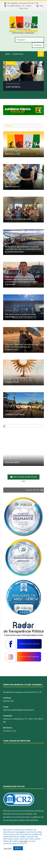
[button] (32, 490)
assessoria (20, 814)
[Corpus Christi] (23, 372)
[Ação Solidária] (23, 177)
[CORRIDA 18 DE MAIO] (23, 405)
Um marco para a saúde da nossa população (20, 315)
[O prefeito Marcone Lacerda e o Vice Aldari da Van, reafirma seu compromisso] (23, 340)
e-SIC (14, 731)
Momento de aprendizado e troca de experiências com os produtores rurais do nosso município (23, 249)
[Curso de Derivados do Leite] (23, 209)
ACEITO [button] (18, 848)
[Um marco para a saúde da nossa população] (23, 307)
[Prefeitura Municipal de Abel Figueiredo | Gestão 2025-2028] (23, 24)
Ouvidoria (7, 731)
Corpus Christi (12, 382)
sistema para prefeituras (33, 811)
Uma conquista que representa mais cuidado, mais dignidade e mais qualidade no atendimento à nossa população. (22, 280)
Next (39, 72)
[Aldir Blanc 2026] (23, 144)
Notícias (10, 63)
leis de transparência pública (14, 820)
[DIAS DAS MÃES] (23, 445)
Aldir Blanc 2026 (12, 154)
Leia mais (23, 841)
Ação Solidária (13, 86)
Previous (8, 72)
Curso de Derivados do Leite (18, 219)
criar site (18, 811)
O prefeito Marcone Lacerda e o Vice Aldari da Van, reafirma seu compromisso (22, 347)
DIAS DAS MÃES (12, 462)
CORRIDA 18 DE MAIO (14, 414)
